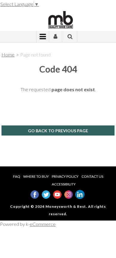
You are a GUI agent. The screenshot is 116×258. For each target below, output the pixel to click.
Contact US (92, 176)
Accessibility (64, 184)
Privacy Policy (65, 176)
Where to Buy (36, 176)
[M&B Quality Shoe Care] (58, 19)
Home (8, 54)
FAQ (16, 176)
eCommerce (43, 224)
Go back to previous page (58, 130)
